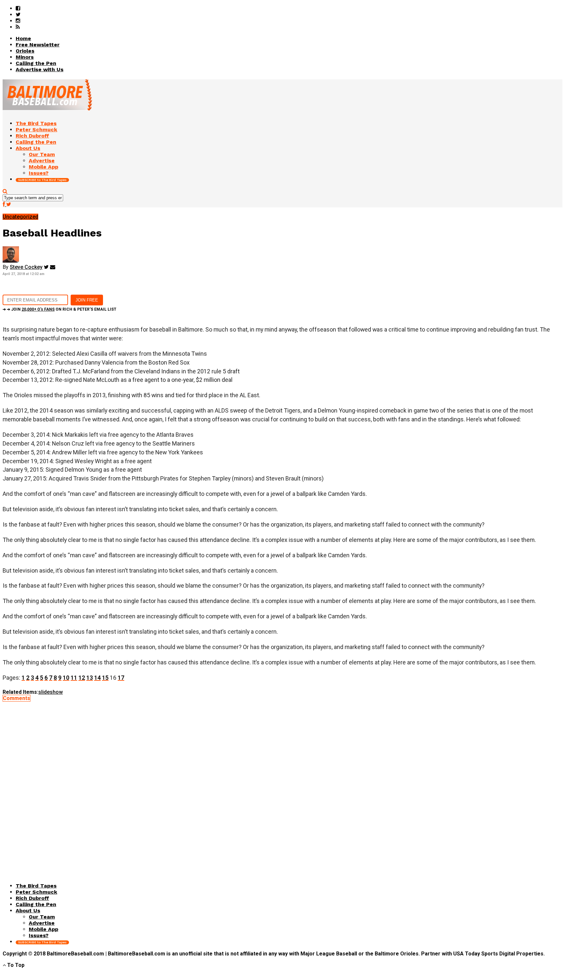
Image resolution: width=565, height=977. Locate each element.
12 (81, 677)
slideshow (50, 692)
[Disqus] (282, 783)
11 (74, 677)
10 (66, 677)
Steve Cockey (26, 267)
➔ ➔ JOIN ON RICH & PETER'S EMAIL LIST (59, 309)
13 (89, 677)
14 (97, 677)
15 (105, 677)
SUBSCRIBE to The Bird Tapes (42, 180)
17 (121, 677)
